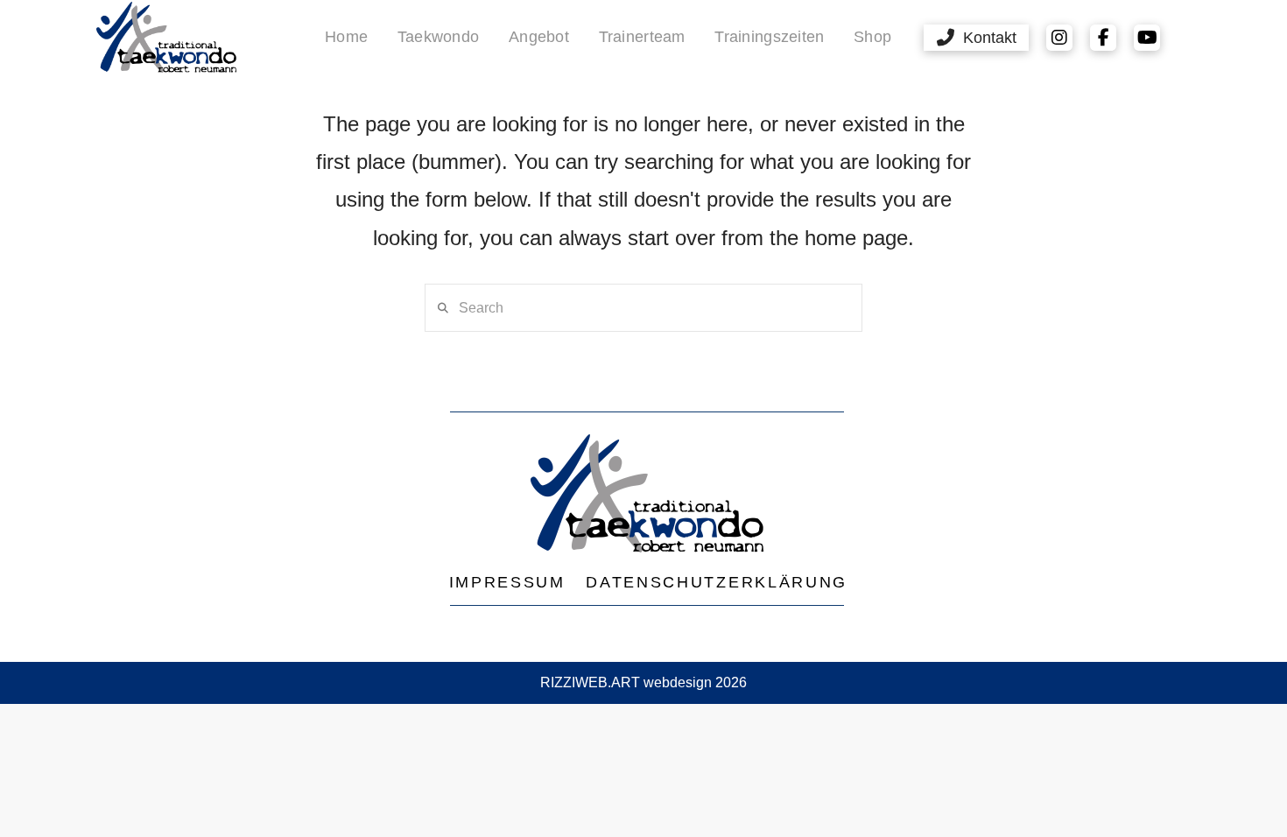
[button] (976, 38)
